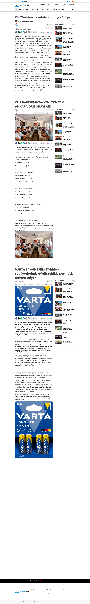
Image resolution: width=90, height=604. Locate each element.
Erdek (32, 591)
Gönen (32, 593)
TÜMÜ (73, 24)
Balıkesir (22, 9)
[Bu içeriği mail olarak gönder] (26, 32)
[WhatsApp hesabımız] (74, 1)
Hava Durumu (48, 589)
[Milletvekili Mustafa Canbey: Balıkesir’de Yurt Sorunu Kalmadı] (58, 54)
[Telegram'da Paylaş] (24, 32)
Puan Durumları (49, 595)
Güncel (28, 9)
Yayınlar (47, 596)
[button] (16, 9)
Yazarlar (62, 591)
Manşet (34, 9)
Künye (64, 9)
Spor (45, 9)
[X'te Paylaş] (19, 32)
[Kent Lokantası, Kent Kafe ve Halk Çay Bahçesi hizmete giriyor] (58, 60)
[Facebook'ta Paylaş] (16, 32)
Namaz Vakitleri (49, 591)
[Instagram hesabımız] (38, 581)
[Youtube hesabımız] (72, 1)
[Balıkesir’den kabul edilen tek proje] (58, 82)
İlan (60, 9)
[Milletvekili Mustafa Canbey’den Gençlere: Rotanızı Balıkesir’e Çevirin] (58, 35)
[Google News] (49, 32)
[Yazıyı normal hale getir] (36, 32)
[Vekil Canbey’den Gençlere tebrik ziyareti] (58, 87)
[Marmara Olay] (22, 6)
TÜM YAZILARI (49, 25)
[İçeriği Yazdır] (29, 32)
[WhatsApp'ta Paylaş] (21, 32)
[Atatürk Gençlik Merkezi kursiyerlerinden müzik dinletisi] (58, 67)
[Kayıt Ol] (70, 9)
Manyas (32, 595)
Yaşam (49, 9)
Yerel (40, 9)
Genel (55, 9)
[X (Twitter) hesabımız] (69, 1)
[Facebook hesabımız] (67, 1)
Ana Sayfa (63, 589)
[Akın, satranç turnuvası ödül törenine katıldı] (58, 29)
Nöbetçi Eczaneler (49, 593)
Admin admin (21, 25)
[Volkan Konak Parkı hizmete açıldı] (58, 49)
